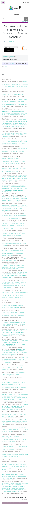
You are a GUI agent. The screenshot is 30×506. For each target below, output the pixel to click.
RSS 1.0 (25, 48)
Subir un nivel (11, 41)
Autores (12, 63)
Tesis (5, 66)
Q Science (5, 57)
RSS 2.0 (25, 49)
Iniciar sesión (25, 21)
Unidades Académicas (8, 56)
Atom (24, 46)
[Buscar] (26, 19)
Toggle (3, 3)
